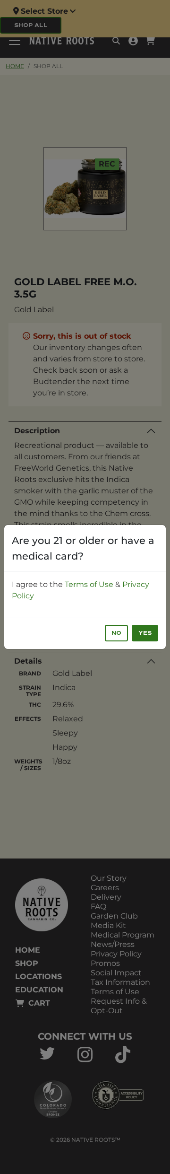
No (116, 633)
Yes (145, 633)
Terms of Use (89, 584)
